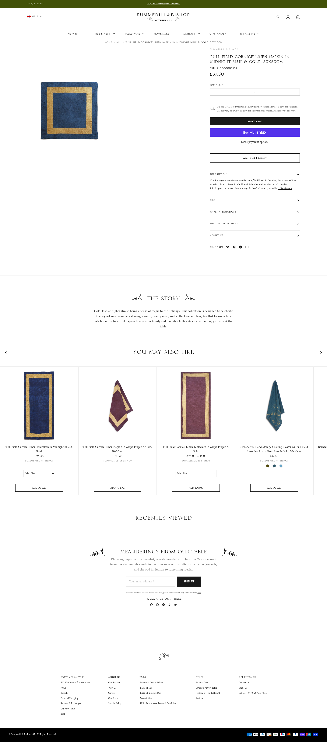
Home (108, 42)
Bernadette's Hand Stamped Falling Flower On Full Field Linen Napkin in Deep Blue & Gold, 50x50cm (274, 449)
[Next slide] (321, 352)
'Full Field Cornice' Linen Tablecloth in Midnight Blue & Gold (38, 449)
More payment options (255, 142)
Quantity (217, 85)
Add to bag (39, 488)
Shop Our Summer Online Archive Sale (163, 3)
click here (290, 110)
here (199, 592)
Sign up (189, 582)
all (118, 42)
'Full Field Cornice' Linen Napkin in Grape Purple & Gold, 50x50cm (117, 449)
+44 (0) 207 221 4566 (35, 3)
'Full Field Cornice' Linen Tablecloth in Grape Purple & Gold (196, 449)
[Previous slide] (6, 352)
